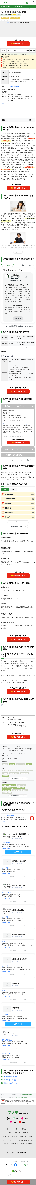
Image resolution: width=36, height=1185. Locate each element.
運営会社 (6, 1143)
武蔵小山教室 (6, 843)
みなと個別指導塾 (13, 86)
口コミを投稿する (8, 265)
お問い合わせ (14, 1143)
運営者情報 (23, 1136)
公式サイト (18, 851)
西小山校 (5, 868)
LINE (17, 1118)
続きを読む (18, 318)
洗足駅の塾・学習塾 (10, 1080)
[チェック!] (32, 818)
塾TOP (2, 9)
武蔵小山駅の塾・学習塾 (11, 1083)
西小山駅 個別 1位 (15, 17)
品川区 (11, 9)
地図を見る (6, 821)
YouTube (24, 1122)
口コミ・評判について (29, 265)
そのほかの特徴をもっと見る (18, 778)
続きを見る (18, 252)
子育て (14, 1122)
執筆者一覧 (6, 1136)
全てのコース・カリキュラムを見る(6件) (21, 460)
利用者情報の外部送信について (24, 1140)
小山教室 (5, 1015)
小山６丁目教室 (7, 1053)
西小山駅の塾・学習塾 (10, 1077)
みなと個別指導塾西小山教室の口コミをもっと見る (19, 326)
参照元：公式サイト (29, 424)
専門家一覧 (14, 1136)
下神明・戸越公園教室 (8, 815)
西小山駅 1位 (6, 17)
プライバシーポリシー (7, 1140)
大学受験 (26, 1118)
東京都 (7, 9)
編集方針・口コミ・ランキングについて (18, 1132)
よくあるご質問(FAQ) (26, 1143)
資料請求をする (18, 43)
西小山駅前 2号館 (7, 892)
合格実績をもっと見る (17, 526)
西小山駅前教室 (7, 1040)
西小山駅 (16, 9)
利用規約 (30, 1136)
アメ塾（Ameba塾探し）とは (21, 1129)
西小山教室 (5, 966)
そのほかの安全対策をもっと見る (18, 795)
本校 (3, 941)
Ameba (11, 1165)
